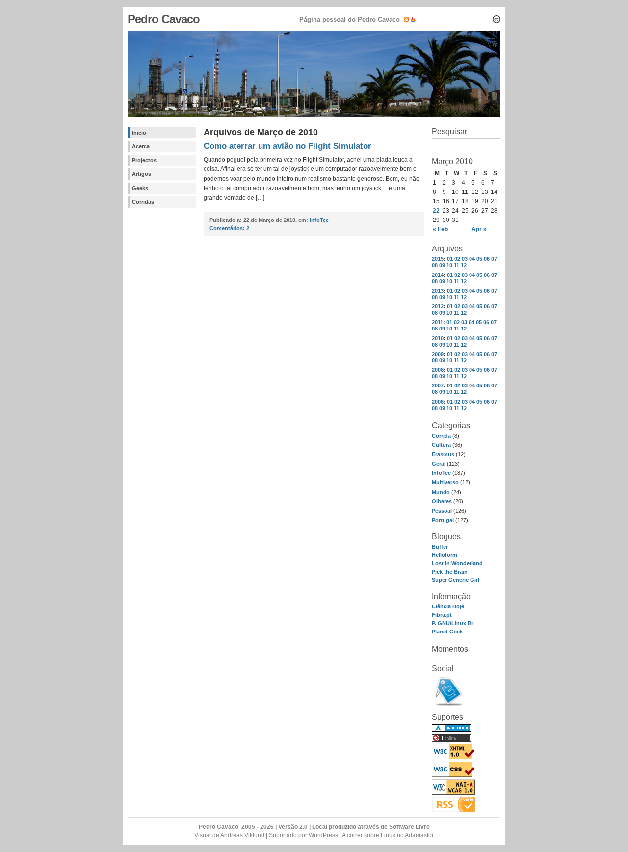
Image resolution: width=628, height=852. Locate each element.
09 (442, 265)
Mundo (441, 492)
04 (472, 259)
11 (456, 265)
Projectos (144, 160)
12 (464, 265)
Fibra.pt (442, 615)
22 (436, 210)
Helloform (444, 555)
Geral (438, 464)
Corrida (441, 436)
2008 (438, 370)
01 (450, 259)
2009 (438, 354)
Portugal (443, 520)
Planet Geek (447, 631)
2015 (438, 259)
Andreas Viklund (242, 835)
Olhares (442, 501)
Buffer (440, 547)
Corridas (143, 202)
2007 (438, 385)
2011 (437, 322)
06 (487, 259)
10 (449, 265)
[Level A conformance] (453, 792)
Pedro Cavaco (164, 19)
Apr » (479, 229)
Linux (388, 835)
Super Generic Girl (455, 580)
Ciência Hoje (448, 606)
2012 (438, 306)
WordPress (323, 835)
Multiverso (445, 482)
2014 (438, 275)
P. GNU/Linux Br (452, 623)
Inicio (139, 133)
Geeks (140, 188)
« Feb (440, 229)
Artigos (141, 174)
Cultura (441, 445)
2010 (438, 338)
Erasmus (443, 454)
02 (457, 259)
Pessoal (442, 511)
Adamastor (419, 835)
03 (465, 259)
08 (435, 265)
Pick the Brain (450, 572)
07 (494, 259)
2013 (438, 291)
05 (479, 259)
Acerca (141, 146)
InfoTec (441, 473)
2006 (438, 402)
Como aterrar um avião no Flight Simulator (287, 146)
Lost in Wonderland (457, 563)
